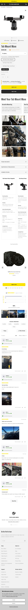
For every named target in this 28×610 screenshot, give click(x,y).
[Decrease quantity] (3, 77)
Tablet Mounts (4, 556)
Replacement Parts (5, 582)
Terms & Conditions (19, 563)
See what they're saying (13, 521)
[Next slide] (25, 267)
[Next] (26, 1)
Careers (17, 577)
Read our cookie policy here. (12, 596)
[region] (14, 314)
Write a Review (23, 331)
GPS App (17, 558)
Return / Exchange (5, 587)
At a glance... (4, 53)
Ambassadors (18, 574)
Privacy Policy (18, 561)
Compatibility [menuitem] (16, 324)
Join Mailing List (18, 556)
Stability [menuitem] (10, 324)
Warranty (3, 584)
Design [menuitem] (14, 326)
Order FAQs (3, 579)
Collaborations (4, 561)
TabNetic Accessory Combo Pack (14, 271)
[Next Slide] (26, 314)
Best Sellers (3, 548)
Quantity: (3, 74)
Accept (13, 600)
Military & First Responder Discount (6, 564)
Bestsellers (3, 7)
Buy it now (14, 91)
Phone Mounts (4, 553)
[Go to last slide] (2, 267)
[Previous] (1, 1)
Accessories (3, 558)
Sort (16, 335)
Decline (13, 603)
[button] (9, 43)
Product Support (4, 577)
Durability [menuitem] (4, 324)
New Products (4, 551)
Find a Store (17, 553)
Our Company (18, 548)
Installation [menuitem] (23, 324)
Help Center (3, 574)
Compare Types (5, 69)
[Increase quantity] (7, 77)
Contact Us (3, 572)
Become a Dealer (18, 572)
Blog (16, 551)
